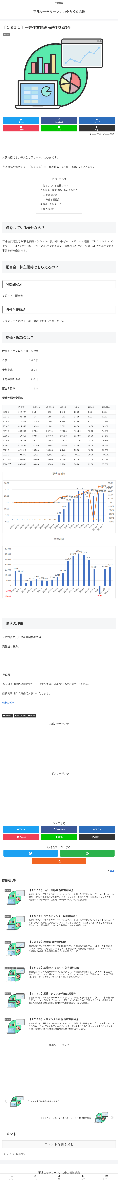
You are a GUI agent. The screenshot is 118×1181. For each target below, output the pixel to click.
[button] (109, 606)
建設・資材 (21, 715)
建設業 (33, 715)
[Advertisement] (59, 144)
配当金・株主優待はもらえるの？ (60, 190)
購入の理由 (48, 209)
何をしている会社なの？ (55, 185)
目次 (54, 179)
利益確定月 (51, 195)
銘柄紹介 (8, 715)
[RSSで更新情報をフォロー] (59, 861)
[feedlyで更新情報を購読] (87, 853)
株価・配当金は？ (52, 204)
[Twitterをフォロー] (30, 853)
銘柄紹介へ (8, 702)
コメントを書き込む (59, 1144)
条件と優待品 (53, 199)
